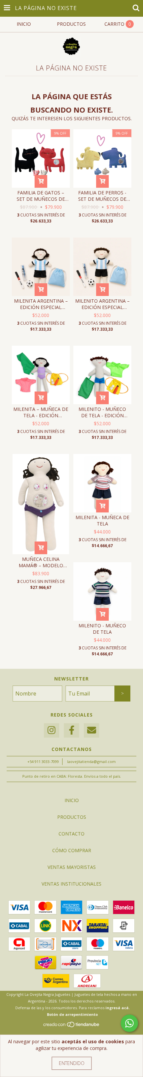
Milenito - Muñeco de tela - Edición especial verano (102, 412)
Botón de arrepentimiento (72, 1014)
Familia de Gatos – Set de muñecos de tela (41, 195)
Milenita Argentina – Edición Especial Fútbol (41, 304)
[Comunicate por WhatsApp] (129, 1023)
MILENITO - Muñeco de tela (102, 628)
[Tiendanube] (72, 1026)
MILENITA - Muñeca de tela (102, 520)
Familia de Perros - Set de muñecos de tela (102, 195)
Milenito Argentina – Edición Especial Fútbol (102, 304)
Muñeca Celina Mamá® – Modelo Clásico (41, 562)
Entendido (71, 1063)
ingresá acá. (117, 1007)
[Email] (91, 730)
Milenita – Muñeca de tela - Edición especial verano (40, 412)
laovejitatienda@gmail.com (91, 761)
